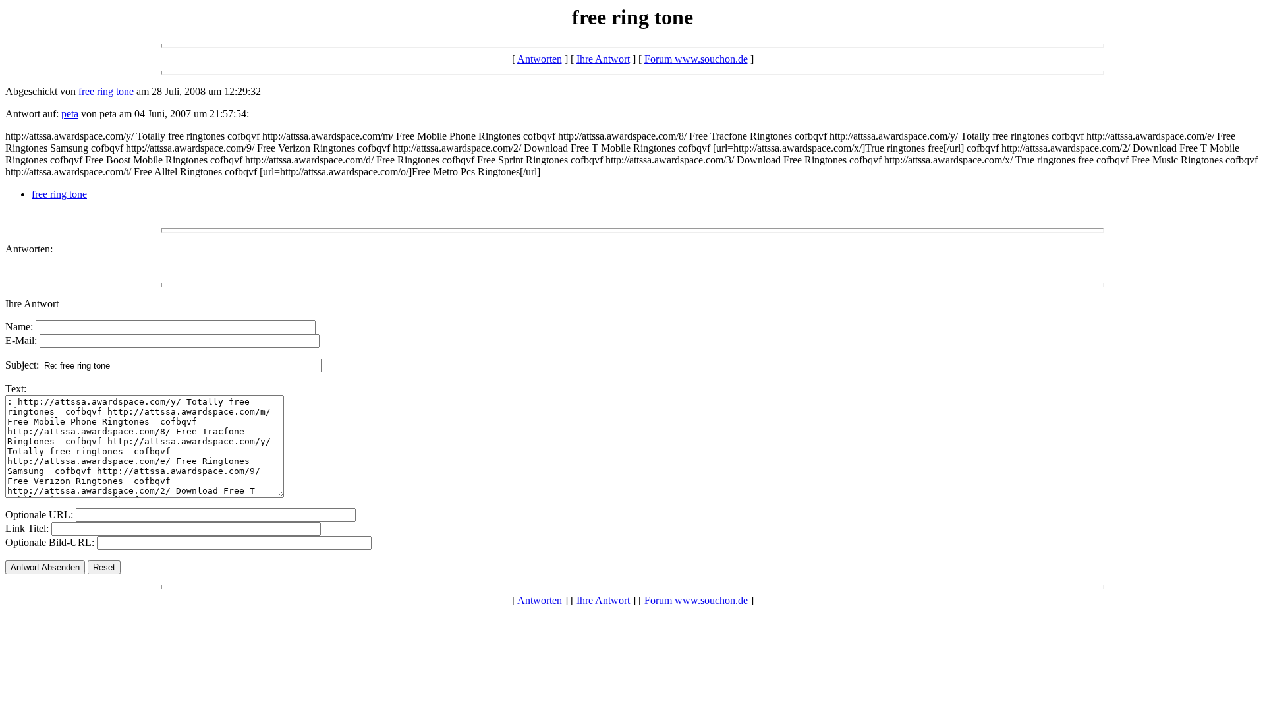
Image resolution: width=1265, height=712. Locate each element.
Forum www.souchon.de (696, 59)
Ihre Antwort (603, 59)
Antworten (539, 59)
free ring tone (106, 91)
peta (69, 113)
